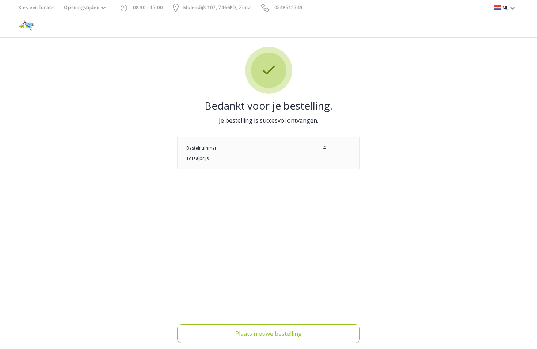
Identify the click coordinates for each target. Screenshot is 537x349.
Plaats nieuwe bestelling (268, 334)
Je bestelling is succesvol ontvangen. (268, 120)
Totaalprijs (197, 158)
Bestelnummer (201, 148)
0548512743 (288, 7)
